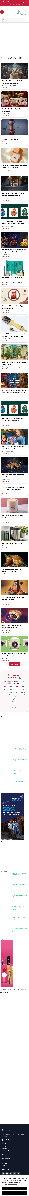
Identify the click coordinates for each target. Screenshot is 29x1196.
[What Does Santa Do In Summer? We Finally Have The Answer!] (6, 786)
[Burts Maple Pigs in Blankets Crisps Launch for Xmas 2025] (6, 753)
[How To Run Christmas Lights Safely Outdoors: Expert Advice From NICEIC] (6, 933)
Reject (14, 1193)
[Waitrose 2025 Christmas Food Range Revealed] (6, 764)
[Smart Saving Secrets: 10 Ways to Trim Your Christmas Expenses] (6, 911)
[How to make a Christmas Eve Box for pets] (6, 889)
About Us (4, 1144)
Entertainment (6, 1158)
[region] (14, 1185)
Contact (4, 1146)
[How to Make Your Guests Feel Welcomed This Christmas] (6, 900)
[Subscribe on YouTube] (18, 1173)
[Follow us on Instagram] (10, 1173)
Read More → (6, 87)
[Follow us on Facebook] (7, 1173)
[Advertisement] (14, 42)
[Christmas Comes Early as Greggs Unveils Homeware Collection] (6, 775)
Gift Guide (4, 1163)
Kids (3, 1161)
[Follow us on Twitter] (3, 1173)
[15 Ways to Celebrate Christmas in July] (6, 922)
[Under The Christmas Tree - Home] (6, 1130)
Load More (14, 664)
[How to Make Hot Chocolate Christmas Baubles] (6, 877)
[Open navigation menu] (2, 12)
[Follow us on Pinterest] (14, 1173)
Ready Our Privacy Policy (11, 1184)
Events (3, 1165)
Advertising (5, 1148)
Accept (14, 1188)
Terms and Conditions (8, 1151)
